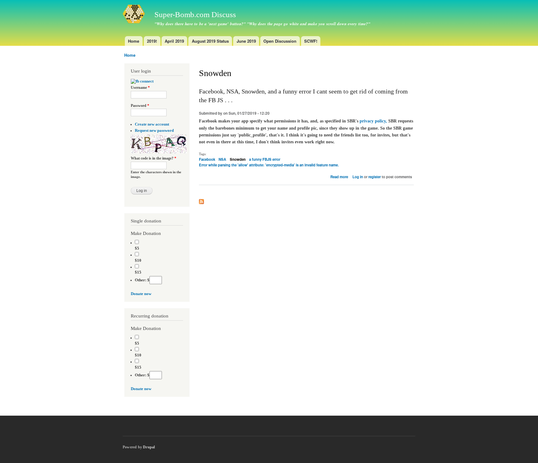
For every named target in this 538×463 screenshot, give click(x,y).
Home (133, 41)
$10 (138, 260)
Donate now (141, 294)
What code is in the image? (153, 158)
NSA (222, 159)
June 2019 (246, 41)
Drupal (149, 447)
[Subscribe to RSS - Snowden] (201, 200)
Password (140, 105)
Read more (339, 176)
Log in (357, 176)
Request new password (154, 130)
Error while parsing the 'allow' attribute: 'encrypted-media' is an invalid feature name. (269, 165)
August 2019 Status (210, 41)
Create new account (152, 124)
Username (140, 87)
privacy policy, (373, 121)
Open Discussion (279, 41)
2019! (152, 41)
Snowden (238, 159)
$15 (138, 272)
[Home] (135, 15)
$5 (137, 248)
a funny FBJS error (264, 159)
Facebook (207, 159)
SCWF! (310, 41)
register (374, 176)
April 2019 (174, 41)
